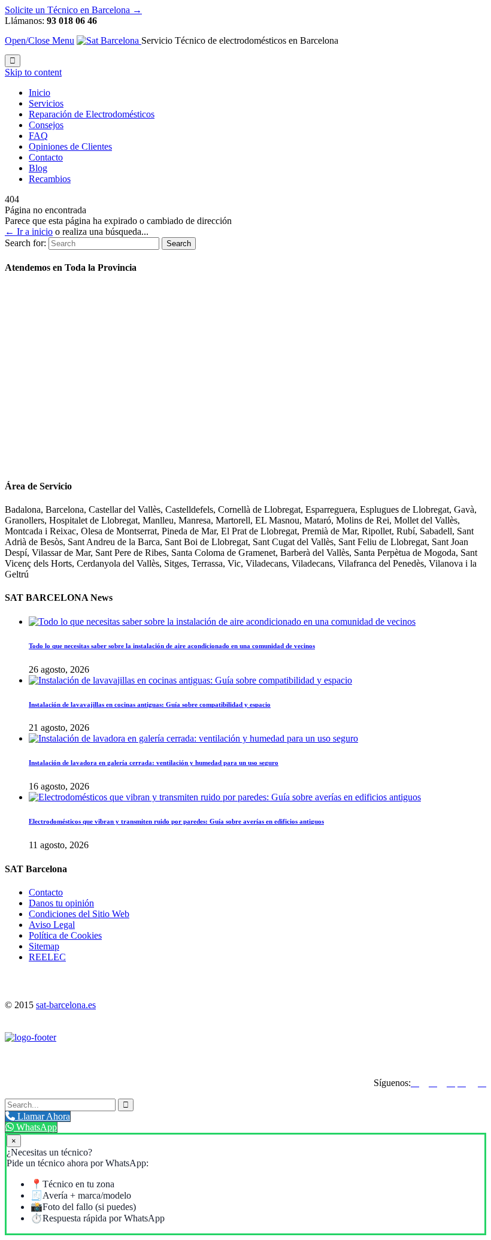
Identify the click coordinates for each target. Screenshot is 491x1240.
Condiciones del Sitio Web (79, 914)
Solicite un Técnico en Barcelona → (73, 10)
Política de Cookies (65, 935)
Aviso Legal (52, 925)
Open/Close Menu (39, 40)
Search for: (25, 243)
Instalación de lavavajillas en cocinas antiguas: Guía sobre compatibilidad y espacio (150, 704)
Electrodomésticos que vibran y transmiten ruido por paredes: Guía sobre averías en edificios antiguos (176, 821)
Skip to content (33, 72)
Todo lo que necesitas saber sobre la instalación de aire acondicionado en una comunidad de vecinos (172, 645)
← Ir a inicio (29, 231)
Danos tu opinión (61, 903)
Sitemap (44, 946)
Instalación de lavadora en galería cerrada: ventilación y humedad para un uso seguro (153, 762)
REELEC (47, 957)
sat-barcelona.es (66, 1005)
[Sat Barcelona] (109, 40)
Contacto (46, 892)
